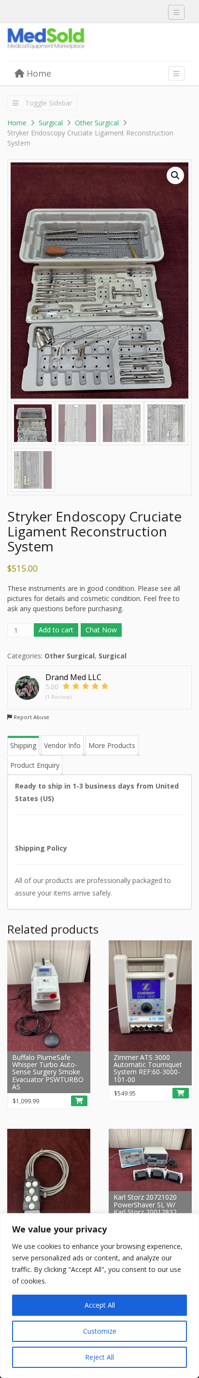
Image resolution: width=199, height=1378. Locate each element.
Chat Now (101, 629)
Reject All (99, 1357)
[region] (99, 1295)
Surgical (51, 122)
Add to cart (56, 629)
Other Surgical (97, 122)
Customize (99, 1331)
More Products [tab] (111, 745)
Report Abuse (30, 717)
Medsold (79, 42)
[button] (175, 175)
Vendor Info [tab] (62, 745)
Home (37, 73)
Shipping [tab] (23, 745)
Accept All (100, 1305)
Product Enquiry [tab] (34, 765)
